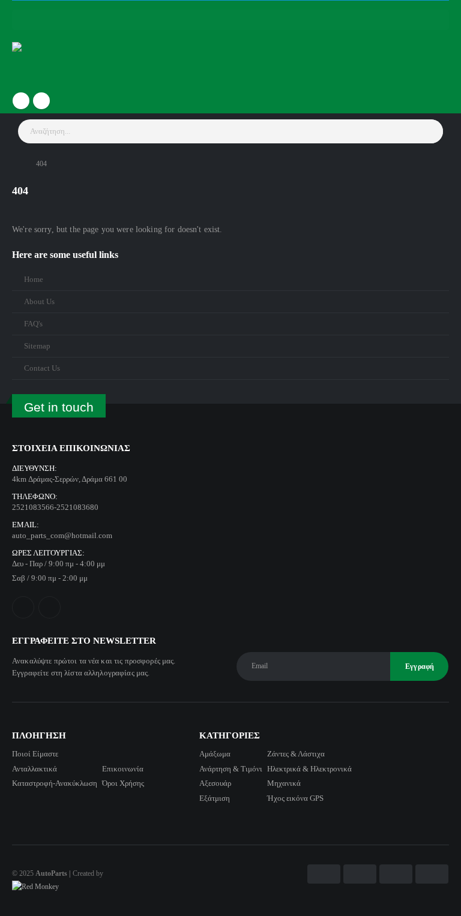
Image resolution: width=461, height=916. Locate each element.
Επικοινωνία (122, 768)
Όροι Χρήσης (123, 783)
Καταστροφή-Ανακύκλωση (54, 783)
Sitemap (37, 346)
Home (33, 279)
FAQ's (33, 324)
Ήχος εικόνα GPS (295, 798)
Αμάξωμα (214, 753)
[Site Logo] (45, 61)
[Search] (430, 131)
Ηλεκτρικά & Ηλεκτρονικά (309, 768)
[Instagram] (41, 100)
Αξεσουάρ (215, 783)
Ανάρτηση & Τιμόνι (230, 768)
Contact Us (42, 368)
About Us (39, 302)
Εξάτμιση (214, 798)
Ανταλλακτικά (34, 768)
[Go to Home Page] (15, 164)
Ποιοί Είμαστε (35, 753)
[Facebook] (21, 100)
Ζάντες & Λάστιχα (296, 753)
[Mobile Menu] (230, 20)
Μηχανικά (284, 783)
